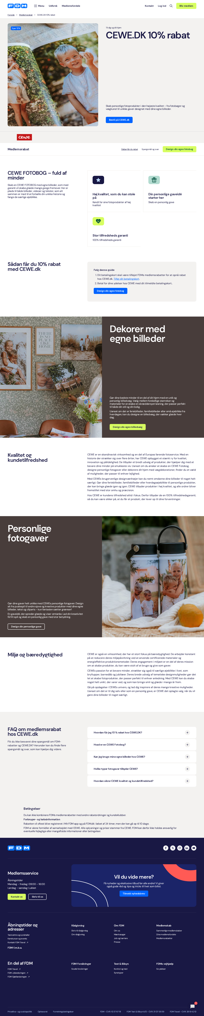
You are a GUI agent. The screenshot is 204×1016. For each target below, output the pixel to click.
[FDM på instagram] (179, 848)
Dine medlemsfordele (166, 934)
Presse (117, 942)
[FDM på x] (172, 848)
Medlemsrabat (26, 15)
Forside (11, 15)
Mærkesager (119, 934)
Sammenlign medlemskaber (169, 930)
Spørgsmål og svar (150, 149)
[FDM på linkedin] (186, 848)
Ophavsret (42, 1011)
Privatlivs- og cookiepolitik (20, 1011)
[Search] (171, 5)
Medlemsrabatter (164, 938)
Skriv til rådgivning (79, 930)
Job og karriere (121, 938)
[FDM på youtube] (193, 848)
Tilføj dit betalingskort (126, 279)
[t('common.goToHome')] (19, 848)
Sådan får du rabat (129, 149)
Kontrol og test (120, 969)
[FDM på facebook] (165, 848)
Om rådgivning (78, 934)
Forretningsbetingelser (63, 1011)
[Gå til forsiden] (17, 6)
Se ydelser (161, 969)
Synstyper (118, 972)
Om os (117, 930)
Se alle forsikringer (79, 969)
